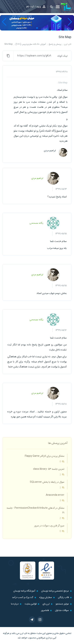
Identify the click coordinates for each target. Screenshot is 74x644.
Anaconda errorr (55, 495)
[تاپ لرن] (66, 7)
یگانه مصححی (36, 223)
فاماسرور (45, 610)
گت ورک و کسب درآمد (22, 597)
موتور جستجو (62, 604)
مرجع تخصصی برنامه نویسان (55, 591)
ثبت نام (30, 6)
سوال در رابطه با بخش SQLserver (47, 482)
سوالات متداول (62, 610)
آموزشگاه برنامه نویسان (24, 591)
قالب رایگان (63, 597)
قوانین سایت (30, 604)
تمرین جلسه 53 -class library (48, 469)
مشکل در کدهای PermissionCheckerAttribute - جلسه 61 (35, 510)
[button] (50, 6)
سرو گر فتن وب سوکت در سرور (49, 526)
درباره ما (14, 604)
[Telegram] (32, 619)
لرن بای (46, 604)
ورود (38, 6)
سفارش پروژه (45, 597)
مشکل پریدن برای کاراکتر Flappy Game (44, 456)
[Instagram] (40, 619)
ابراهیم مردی (50, 150)
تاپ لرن (23, 633)
